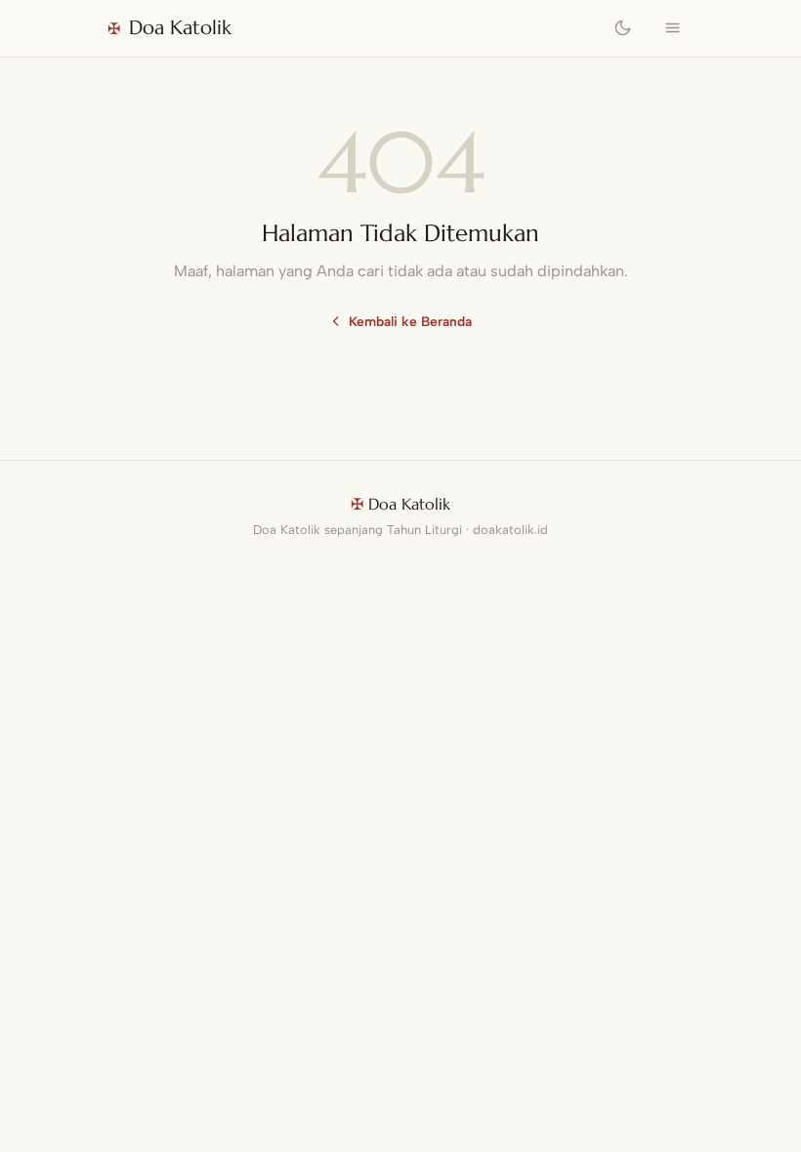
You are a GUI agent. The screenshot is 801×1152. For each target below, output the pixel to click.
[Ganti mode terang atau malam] (623, 28)
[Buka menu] (672, 28)
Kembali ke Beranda (410, 321)
